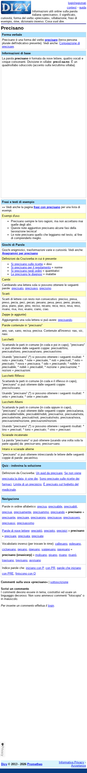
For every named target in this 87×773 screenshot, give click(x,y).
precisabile (55, 506)
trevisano (21, 560)
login (51, 605)
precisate (38, 536)
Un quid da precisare (49, 473)
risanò (72, 555)
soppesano (48, 549)
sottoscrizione (59, 582)
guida (82, 7)
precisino (45, 288)
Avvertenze (78, 765)
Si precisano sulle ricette (27, 264)
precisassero (71, 517)
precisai (7, 512)
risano (63, 555)
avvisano (35, 560)
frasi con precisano (47, 207)
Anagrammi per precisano (20, 253)
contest (72, 7)
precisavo (31, 288)
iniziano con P (35, 568)
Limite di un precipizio (27, 484)
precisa (42, 506)
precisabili (70, 506)
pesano (22, 549)
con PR (50, 568)
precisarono (38, 517)
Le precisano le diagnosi (26, 274)
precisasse (55, 517)
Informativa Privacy (71, 762)
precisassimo (25, 523)
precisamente (22, 512)
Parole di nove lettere (15, 530)
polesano (75, 543)
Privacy (2, 751)
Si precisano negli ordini (26, 270)
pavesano (63, 549)
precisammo (41, 512)
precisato (17, 288)
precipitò (36, 530)
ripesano (34, 549)
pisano (53, 555)
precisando (65, 320)
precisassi (8, 523)
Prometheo (34, 764)
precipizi (62, 530)
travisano (8, 560)
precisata (24, 536)
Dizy (4, 764)
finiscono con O (25, 573)
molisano (41, 555)
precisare (51, 39)
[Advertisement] (43, 713)
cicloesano (9, 549)
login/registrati (77, 3)
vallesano (61, 543)
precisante (8, 517)
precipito (49, 530)
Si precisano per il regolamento (31, 267)
